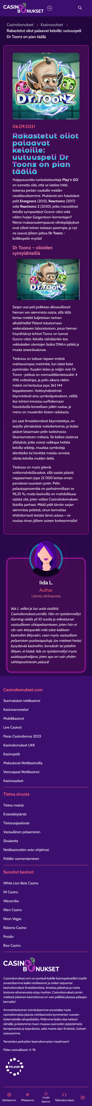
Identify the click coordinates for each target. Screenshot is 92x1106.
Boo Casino (12, 945)
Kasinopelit (11, 754)
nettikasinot (39, 983)
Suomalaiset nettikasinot (21, 701)
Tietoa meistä (13, 805)
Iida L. (46, 582)
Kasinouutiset (52, 24)
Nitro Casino (12, 910)
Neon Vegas (12, 919)
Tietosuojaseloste (16, 823)
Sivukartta (10, 841)
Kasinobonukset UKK (19, 745)
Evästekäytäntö (15, 814)
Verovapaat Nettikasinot (21, 772)
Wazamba (11, 901)
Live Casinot (12, 727)
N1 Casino (10, 892)
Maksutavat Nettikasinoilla (22, 763)
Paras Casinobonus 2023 (22, 736)
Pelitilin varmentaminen (21, 859)
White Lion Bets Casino (20, 883)
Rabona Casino (14, 928)
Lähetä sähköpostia (46, 596)
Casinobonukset (20, 24)
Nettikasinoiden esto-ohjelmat (26, 850)
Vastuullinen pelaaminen (21, 832)
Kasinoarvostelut (15, 709)
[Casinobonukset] (33, 8)
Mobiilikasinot (13, 718)
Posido (8, 936)
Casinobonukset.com (17, 978)
